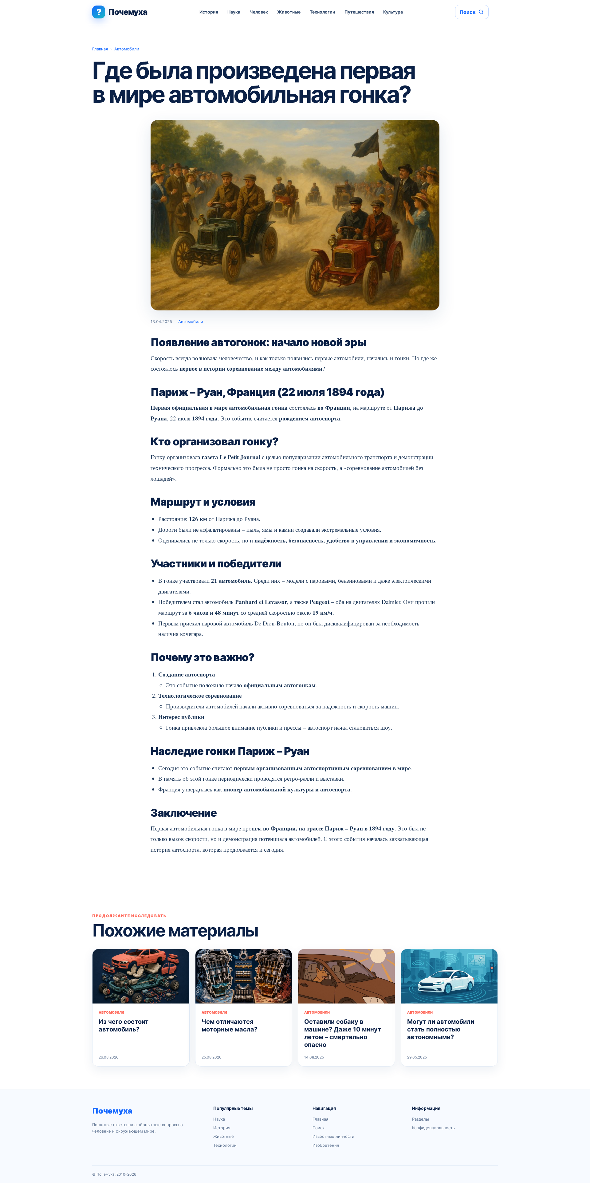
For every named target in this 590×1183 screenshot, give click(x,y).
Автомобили (126, 48)
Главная (100, 48)
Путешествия (359, 11)
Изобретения (326, 1145)
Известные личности (333, 1136)
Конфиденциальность (433, 1127)
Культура (393, 11)
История (208, 11)
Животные (289, 11)
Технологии (322, 11)
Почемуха (112, 1110)
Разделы (420, 1119)
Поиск (318, 1127)
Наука (233, 11)
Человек (259, 11)
